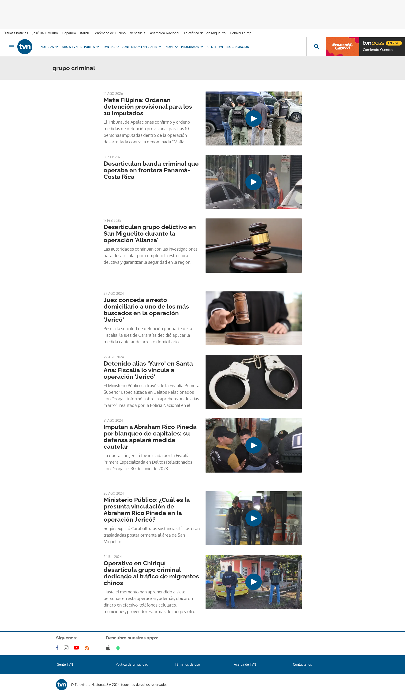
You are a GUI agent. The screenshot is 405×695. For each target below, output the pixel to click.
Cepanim (69, 33)
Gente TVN (215, 47)
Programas (190, 47)
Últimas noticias (16, 33)
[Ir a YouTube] (77, 648)
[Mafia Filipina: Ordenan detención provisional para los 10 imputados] (254, 118)
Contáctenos (302, 664)
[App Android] (119, 648)
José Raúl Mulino (45, 33)
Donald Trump (240, 33)
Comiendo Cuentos (378, 50)
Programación (237, 47)
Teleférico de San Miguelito (204, 33)
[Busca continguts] (316, 46)
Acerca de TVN (245, 664)
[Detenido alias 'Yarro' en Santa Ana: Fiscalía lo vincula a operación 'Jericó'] (254, 382)
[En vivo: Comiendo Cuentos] (342, 46)
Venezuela (138, 33)
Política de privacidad (132, 664)
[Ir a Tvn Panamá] (24, 46)
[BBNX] (61, 684)
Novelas (171, 47)
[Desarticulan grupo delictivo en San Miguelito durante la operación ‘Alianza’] (254, 245)
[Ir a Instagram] (67, 648)
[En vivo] (366, 41)
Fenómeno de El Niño (110, 33)
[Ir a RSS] (88, 648)
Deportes (87, 47)
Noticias (47, 47)
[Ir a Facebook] (58, 648)
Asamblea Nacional (164, 33)
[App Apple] (109, 648)
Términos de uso (187, 664)
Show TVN (70, 47)
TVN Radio (111, 47)
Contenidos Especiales (139, 47)
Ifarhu (84, 33)
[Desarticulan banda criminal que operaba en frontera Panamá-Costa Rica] (254, 182)
